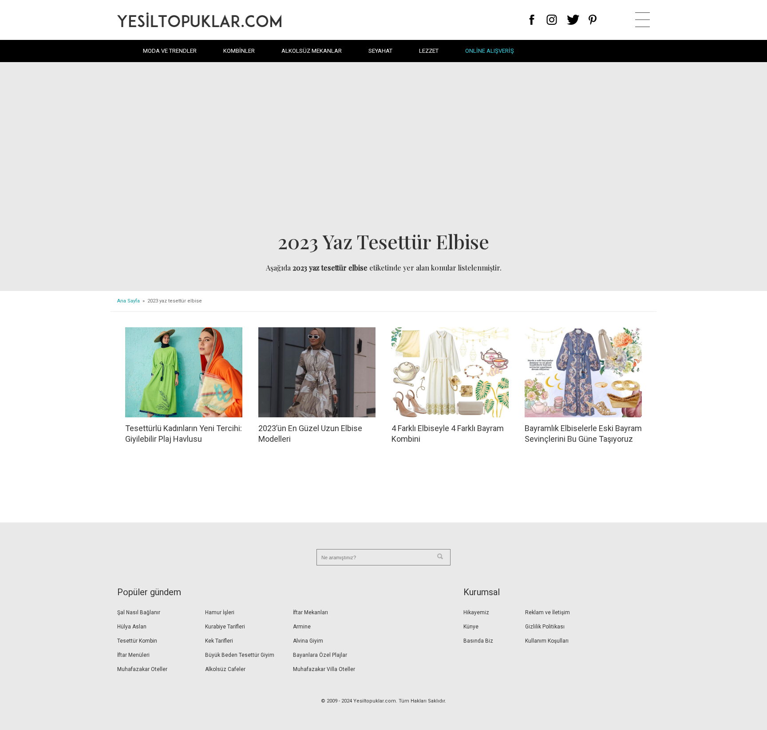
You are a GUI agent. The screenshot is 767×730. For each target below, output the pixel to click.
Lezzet (429, 50)
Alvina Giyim (308, 641)
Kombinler (239, 50)
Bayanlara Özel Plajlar (320, 655)
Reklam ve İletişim (547, 612)
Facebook (532, 20)
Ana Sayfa (128, 301)
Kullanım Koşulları (547, 641)
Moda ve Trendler (170, 50)
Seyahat (380, 50)
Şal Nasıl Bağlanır (138, 612)
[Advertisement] (383, 149)
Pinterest (592, 20)
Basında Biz (478, 641)
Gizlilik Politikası (545, 627)
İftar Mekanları (310, 612)
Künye (470, 627)
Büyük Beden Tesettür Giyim (239, 655)
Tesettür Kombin (137, 641)
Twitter (573, 20)
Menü (642, 19)
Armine (302, 627)
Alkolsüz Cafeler (225, 669)
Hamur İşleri (219, 612)
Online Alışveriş (489, 50)
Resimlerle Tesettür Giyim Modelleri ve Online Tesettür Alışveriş (199, 19)
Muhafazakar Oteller (142, 669)
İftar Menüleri (133, 655)
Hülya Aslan (131, 627)
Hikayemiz (476, 612)
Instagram (551, 20)
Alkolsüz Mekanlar (311, 50)
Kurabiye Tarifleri (225, 627)
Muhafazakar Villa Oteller (324, 669)
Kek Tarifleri (219, 641)
